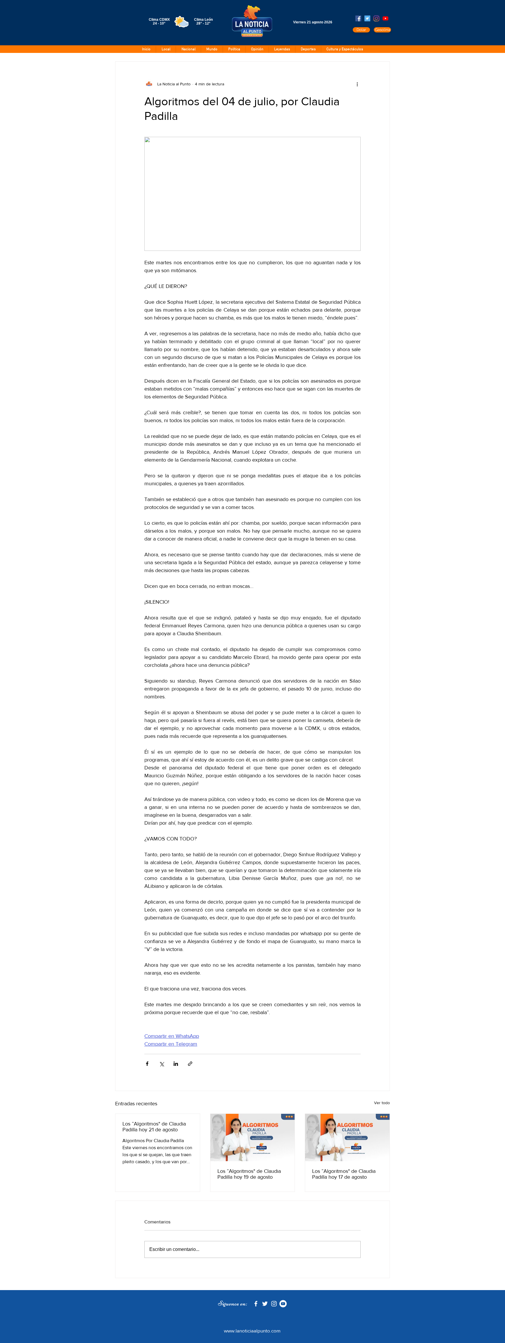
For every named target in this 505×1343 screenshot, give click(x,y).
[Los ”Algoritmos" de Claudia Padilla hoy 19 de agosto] (252, 1137)
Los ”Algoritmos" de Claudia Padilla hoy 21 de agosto (154, 1127)
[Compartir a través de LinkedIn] (176, 1063)
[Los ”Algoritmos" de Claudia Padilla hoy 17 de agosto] (347, 1137)
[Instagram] (376, 18)
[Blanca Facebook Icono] (256, 1303)
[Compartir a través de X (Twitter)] (161, 1063)
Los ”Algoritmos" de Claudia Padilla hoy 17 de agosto (344, 1174)
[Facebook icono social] (358, 18)
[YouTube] (385, 18)
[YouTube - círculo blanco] (283, 1303)
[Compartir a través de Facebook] (147, 1063)
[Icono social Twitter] (367, 18)
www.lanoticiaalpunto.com (252, 1330)
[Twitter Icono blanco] (265, 1303)
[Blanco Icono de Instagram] (274, 1303)
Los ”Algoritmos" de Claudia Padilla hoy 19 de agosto (249, 1174)
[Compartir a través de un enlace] (190, 1063)
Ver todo (382, 1102)
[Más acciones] (357, 83)
